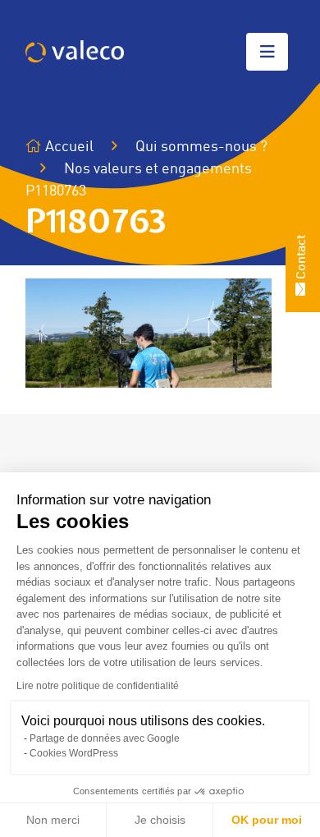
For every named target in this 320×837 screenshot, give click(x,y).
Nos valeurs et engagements (158, 169)
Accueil (68, 147)
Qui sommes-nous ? (201, 147)
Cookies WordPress (74, 753)
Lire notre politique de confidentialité (97, 686)
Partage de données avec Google (105, 738)
